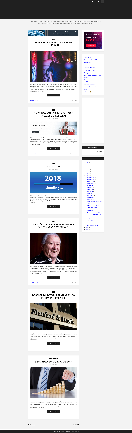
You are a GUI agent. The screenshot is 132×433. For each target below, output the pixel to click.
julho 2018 (90, 187)
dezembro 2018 (91, 177)
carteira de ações (54, 358)
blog (53, 39)
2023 (87, 165)
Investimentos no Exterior (90, 86)
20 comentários (34, 417)
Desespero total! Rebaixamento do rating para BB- (53, 296)
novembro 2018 (91, 179)
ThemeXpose (62, 431)
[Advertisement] (66, 9)
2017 (87, 227)
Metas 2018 (53, 166)
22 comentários (34, 349)
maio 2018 (90, 191)
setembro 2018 (91, 183)
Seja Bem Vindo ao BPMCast (91, 60)
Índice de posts (87, 62)
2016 (87, 229)
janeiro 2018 (90, 199)
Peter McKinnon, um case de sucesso (54, 43)
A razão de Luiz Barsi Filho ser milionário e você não (53, 226)
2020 (87, 171)
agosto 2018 (90, 185)
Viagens (86, 89)
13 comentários (34, 153)
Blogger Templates (75, 431)
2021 (87, 169)
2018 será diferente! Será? (93, 225)
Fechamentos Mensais (89, 70)
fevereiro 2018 (91, 197)
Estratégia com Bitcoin (89, 73)
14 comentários (34, 211)
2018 (87, 175)
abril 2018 (89, 193)
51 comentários (34, 282)
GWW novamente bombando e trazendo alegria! (53, 114)
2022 (87, 167)
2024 (87, 163)
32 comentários (34, 100)
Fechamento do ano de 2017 (53, 361)
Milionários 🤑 (88, 92)
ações (53, 110)
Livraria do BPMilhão (89, 67)
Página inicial (87, 57)
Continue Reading (53, 148)
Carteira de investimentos (90, 84)
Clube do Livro (88, 65)
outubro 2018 (90, 181)
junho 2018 (90, 189)
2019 (87, 173)
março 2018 (90, 195)
